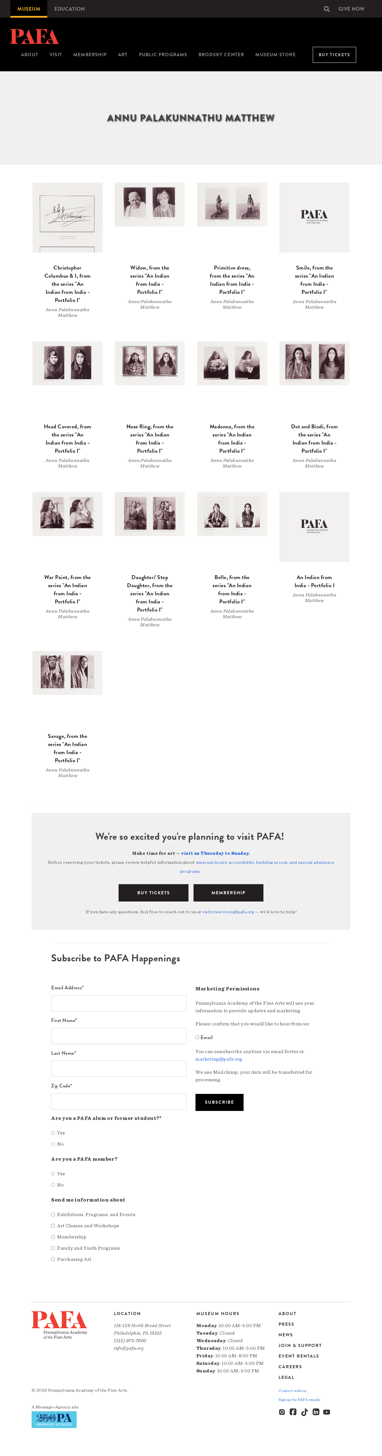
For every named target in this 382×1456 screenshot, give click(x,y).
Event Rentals (299, 1356)
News (286, 1335)
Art (123, 54)
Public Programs (163, 54)
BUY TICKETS (153, 892)
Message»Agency (53, 1407)
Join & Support (300, 1345)
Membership (90, 54)
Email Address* (67, 987)
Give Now (351, 9)
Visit (55, 54)
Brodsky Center (221, 54)
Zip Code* (61, 1085)
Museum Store (275, 54)
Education (69, 9)
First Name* (64, 1020)
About (29, 54)
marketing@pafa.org (218, 1059)
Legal (286, 1377)
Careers (290, 1366)
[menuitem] (28, 9)
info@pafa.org (128, 1348)
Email (206, 1037)
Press (286, 1324)
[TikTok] (305, 1412)
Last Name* (63, 1053)
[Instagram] (282, 1412)
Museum (28, 9)
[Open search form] (326, 9)
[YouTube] (327, 1412)
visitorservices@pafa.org (228, 912)
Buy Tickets (334, 55)
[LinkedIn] (316, 1412)
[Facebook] (294, 1412)
